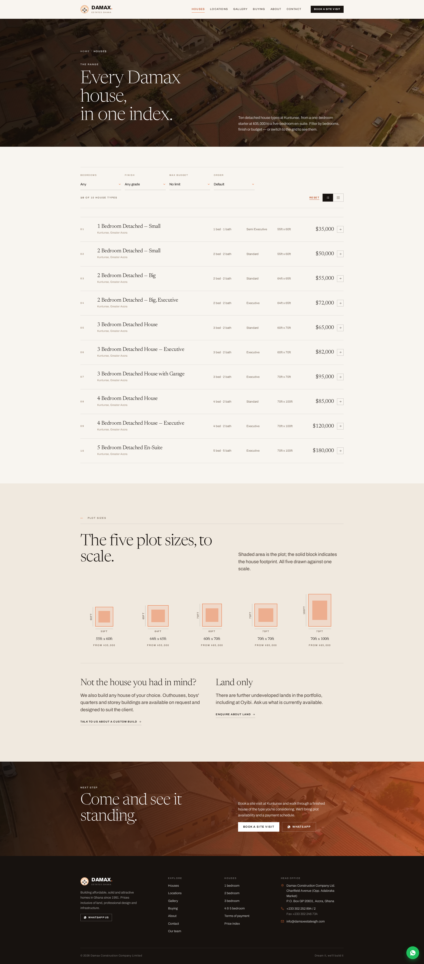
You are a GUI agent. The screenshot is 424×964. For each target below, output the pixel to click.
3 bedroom (231, 901)
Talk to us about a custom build (108, 721)
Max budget (178, 175)
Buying (259, 9)
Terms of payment (236, 916)
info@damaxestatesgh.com (305, 921)
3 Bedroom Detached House (127, 325)
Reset (314, 197)
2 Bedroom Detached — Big (126, 276)
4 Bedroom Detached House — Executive (140, 423)
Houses (198, 9)
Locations (219, 9)
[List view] (328, 198)
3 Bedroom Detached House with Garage (140, 374)
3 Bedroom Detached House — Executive (140, 349)
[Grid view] (338, 198)
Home (85, 51)
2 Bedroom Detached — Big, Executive (137, 300)
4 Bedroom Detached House (127, 398)
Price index (232, 923)
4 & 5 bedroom (234, 908)
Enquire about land (233, 714)
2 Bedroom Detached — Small (129, 251)
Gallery (240, 9)
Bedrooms (88, 175)
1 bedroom (231, 885)
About (276, 9)
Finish (129, 175)
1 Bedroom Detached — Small (129, 226)
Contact (294, 9)
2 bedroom (231, 893)
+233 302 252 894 (299, 908)
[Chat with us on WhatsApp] (412, 952)
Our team (174, 931)
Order (219, 175)
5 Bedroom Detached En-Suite (129, 448)
